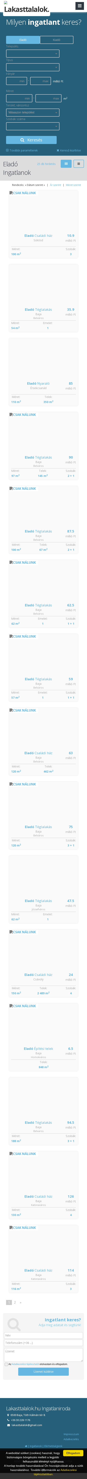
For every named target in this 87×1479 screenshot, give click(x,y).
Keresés (34, 140)
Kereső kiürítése (70, 150)
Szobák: (71, 249)
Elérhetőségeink (53, 1446)
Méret (10, 91)
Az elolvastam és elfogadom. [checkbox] (38, 1364)
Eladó (23, 40)
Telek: (48, 397)
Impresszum (71, 1434)
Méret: (16, 249)
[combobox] (32, 54)
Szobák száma (15, 119)
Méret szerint (73, 185)
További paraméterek (23, 150)
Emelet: (48, 323)
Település (12, 46)
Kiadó (56, 40)
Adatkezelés (71, 1439)
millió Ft (71, 240)
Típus (9, 60)
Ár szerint (55, 185)
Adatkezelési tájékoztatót (25, 1364)
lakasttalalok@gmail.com (27, 1425)
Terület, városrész (17, 105)
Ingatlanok (36, 1446)
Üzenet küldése (44, 1371)
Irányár (10, 74)
